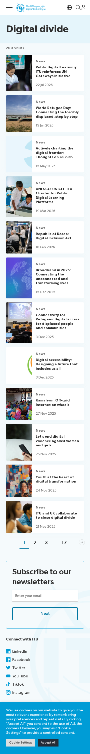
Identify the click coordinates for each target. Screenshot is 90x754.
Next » (81, 542)
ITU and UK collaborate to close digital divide (56, 515)
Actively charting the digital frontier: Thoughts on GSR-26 (55, 152)
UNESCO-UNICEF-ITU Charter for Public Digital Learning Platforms (54, 195)
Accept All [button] (48, 743)
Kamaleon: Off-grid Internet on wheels (53, 402)
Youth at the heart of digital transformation (56, 479)
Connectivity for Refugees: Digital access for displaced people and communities (57, 321)
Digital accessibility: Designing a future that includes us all (57, 364)
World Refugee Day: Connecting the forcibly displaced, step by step (57, 112)
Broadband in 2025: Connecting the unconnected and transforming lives (53, 276)
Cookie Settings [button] (20, 743)
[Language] (69, 7)
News (40, 61)
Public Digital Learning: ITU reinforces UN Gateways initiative (56, 71)
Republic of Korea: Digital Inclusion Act (54, 236)
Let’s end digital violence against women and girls (57, 440)
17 (64, 543)
